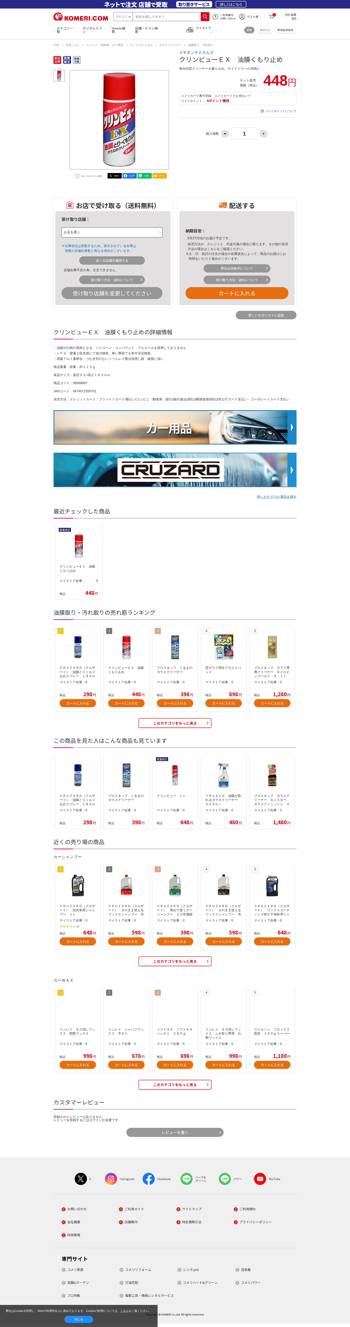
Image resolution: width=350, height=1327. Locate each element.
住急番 (246, 1269)
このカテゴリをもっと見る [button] (175, 723)
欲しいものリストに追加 (266, 315)
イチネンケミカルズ (196, 52)
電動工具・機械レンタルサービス (149, 1295)
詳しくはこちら (231, 4)
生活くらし (73, 45)
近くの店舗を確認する (112, 260)
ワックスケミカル (141, 45)
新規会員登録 (285, 30)
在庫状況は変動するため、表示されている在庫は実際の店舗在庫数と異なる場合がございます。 (100, 248)
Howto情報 (118, 30)
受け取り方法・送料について (112, 279)
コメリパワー (250, 1282)
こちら (212, 249)
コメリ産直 (75, 1269)
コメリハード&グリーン (200, 1282)
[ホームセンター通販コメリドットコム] (80, 19)
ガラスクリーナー (170, 45)
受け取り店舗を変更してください (112, 293)
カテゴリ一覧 (65, 30)
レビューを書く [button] (175, 1132)
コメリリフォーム (138, 1269)
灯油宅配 (131, 1282)
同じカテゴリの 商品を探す (277, 496)
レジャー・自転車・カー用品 (104, 45)
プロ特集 (73, 1295)
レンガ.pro (191, 1269)
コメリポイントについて (281, 111)
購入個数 (212, 133)
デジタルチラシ (92, 30)
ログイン (265, 30)
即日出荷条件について (237, 268)
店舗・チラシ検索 (146, 30)
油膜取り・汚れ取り (201, 45)
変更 (249, 30)
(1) (77, 926)
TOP (56, 45)
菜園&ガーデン (78, 1282)
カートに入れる (237, 293)
